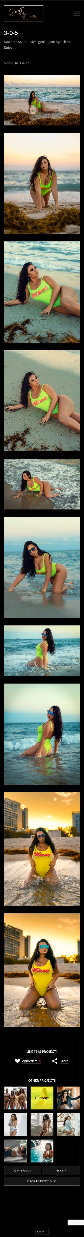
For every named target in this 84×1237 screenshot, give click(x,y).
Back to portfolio (41, 1181)
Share (64, 1061)
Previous (24, 1170)
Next (60, 1170)
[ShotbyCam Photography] (23, 13)
